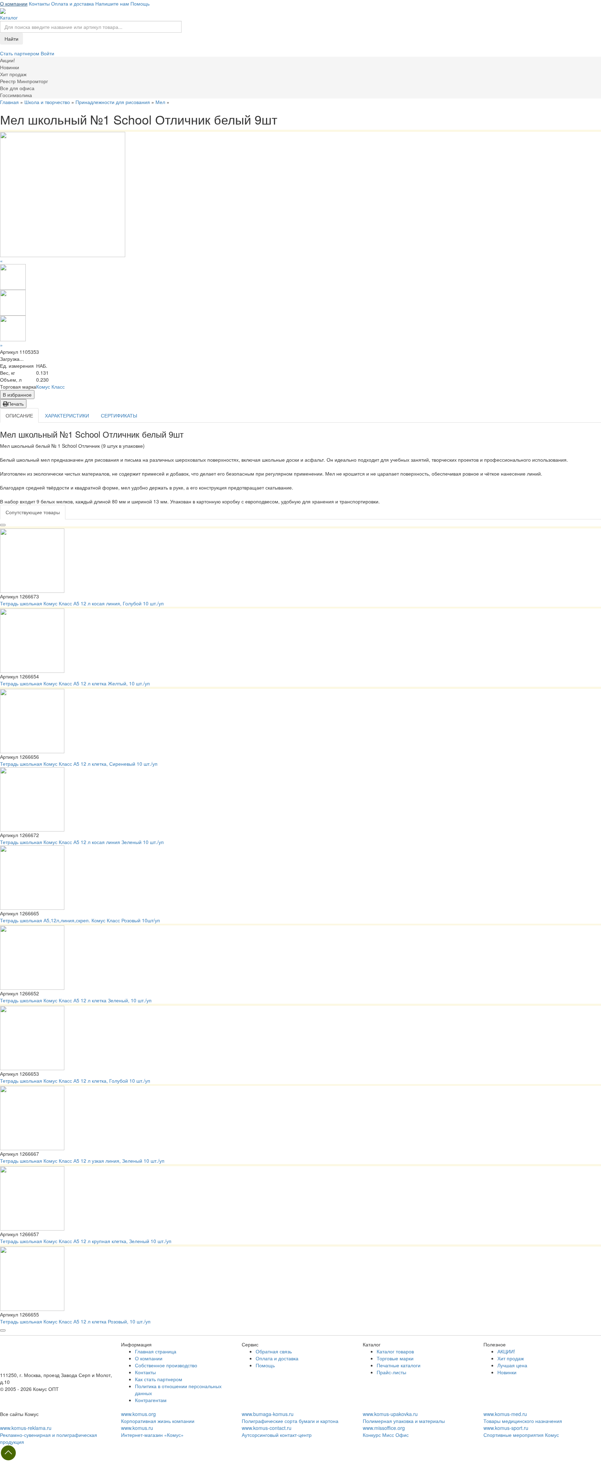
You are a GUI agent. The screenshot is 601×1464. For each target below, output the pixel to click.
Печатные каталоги (398, 1365)
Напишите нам (112, 3)
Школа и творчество (47, 101)
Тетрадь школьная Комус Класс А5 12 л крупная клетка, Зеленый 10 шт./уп (85, 1241)
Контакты (39, 3)
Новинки (506, 1372)
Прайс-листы (391, 1372)
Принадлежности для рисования (112, 101)
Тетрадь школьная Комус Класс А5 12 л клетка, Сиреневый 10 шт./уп (79, 763)
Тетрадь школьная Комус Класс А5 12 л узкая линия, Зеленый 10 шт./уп (82, 1160)
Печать (16, 403)
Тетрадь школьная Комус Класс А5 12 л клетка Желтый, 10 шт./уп (75, 683)
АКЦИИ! (506, 1351)
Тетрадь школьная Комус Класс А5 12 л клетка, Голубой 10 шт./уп (75, 1080)
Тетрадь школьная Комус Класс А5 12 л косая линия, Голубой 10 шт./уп (82, 603)
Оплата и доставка (72, 3)
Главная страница (155, 1351)
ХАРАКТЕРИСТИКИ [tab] (67, 415)
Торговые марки (395, 1358)
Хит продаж (510, 1358)
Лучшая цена (512, 1365)
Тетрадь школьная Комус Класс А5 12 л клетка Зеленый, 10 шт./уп (76, 1000)
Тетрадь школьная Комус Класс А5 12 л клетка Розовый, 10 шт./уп (75, 1321)
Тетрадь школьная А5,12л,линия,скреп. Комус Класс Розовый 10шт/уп (80, 920)
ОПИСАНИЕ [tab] (19, 415)
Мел (160, 101)
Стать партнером (20, 53)
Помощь (140, 3)
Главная (9, 101)
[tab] (32, 512)
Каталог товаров (395, 1351)
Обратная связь (274, 1351)
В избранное (17, 394)
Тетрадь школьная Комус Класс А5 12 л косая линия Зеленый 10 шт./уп (82, 841)
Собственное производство (166, 1365)
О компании (13, 3)
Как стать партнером (158, 1379)
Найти (11, 38)
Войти (47, 53)
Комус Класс (50, 386)
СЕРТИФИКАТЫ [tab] (119, 415)
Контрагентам (151, 1400)
